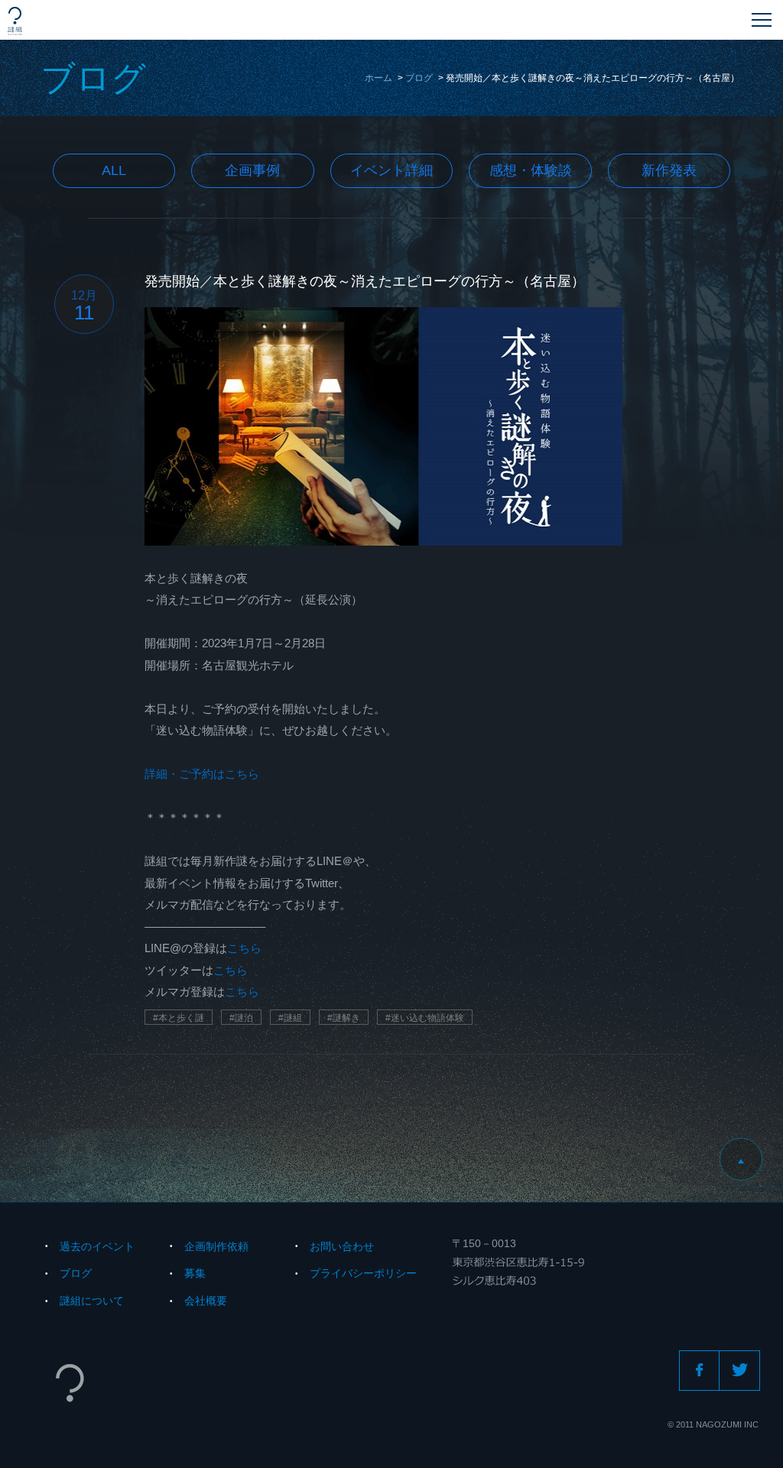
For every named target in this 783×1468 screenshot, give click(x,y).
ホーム (378, 78)
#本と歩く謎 (178, 1018)
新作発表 (669, 170)
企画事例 (252, 170)
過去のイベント (97, 1246)
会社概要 (205, 1301)
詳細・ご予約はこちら (202, 773)
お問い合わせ (342, 1246)
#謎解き (343, 1018)
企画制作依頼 (216, 1246)
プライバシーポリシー (363, 1273)
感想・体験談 (530, 170)
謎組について (92, 1301)
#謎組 (290, 1018)
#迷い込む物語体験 (424, 1018)
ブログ (419, 78)
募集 (195, 1273)
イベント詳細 (391, 170)
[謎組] (15, 21)
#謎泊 (241, 1018)
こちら (244, 947)
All (114, 170)
